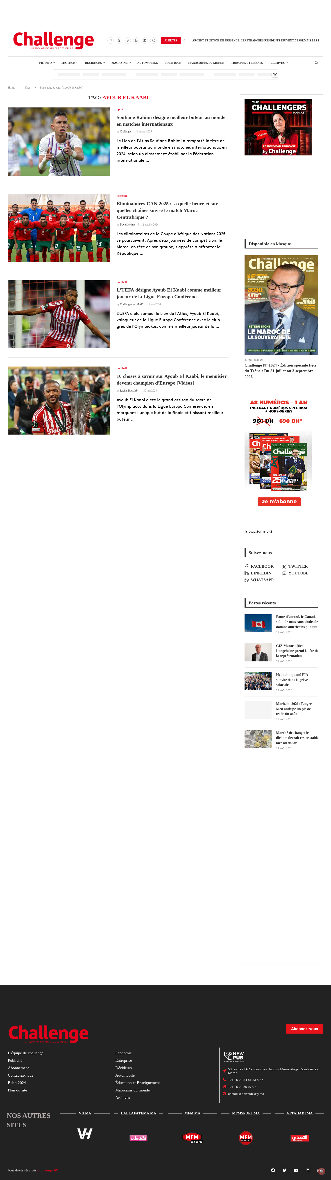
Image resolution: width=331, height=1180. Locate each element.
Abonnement (18, 1068)
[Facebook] (110, 40)
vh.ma (85, 1113)
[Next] (188, 40)
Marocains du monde (132, 1090)
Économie (123, 1053)
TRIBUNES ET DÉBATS (247, 62)
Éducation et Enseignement (137, 1083)
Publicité (15, 1060)
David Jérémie (127, 224)
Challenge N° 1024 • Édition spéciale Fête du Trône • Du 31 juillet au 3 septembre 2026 (280, 371)
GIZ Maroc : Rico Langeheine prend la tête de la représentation (297, 651)
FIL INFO (45, 62)
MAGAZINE (119, 62)
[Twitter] (119, 40)
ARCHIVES (277, 62)
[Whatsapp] (153, 40)
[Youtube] (145, 40)
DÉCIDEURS (93, 62)
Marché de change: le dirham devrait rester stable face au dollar (297, 738)
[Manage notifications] (321, 1171)
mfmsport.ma (246, 1113)
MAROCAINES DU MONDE (206, 62)
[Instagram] (128, 40)
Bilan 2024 (17, 1083)
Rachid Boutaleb (129, 390)
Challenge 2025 (48, 1170)
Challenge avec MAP (131, 304)
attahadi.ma (299, 1113)
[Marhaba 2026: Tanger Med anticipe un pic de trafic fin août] (258, 710)
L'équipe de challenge (25, 1053)
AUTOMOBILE (147, 62)
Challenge (125, 131)
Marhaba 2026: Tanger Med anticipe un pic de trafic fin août (294, 709)
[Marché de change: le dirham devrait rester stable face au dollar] (258, 739)
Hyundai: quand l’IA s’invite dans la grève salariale (292, 680)
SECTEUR (68, 62)
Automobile (125, 1075)
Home (11, 87)
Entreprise (123, 1060)
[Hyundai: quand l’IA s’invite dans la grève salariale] (258, 681)
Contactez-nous (20, 1075)
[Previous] (184, 40)
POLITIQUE (173, 62)
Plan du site (17, 1090)
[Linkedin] (136, 40)
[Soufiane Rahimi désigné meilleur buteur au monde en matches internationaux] (59, 141)
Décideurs (123, 1068)
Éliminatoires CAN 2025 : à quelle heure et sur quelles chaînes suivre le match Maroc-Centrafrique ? (167, 210)
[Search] (316, 63)
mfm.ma (192, 1113)
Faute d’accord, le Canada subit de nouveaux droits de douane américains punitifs (297, 622)
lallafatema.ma (138, 1113)
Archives (122, 1098)
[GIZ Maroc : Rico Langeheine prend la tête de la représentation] (258, 652)
